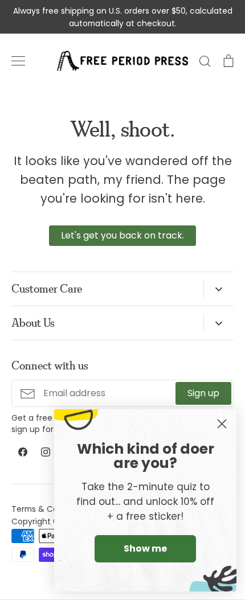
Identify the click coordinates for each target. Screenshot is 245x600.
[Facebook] (22, 452)
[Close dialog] (222, 424)
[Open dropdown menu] (218, 289)
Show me (145, 548)
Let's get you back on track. (122, 235)
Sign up (203, 393)
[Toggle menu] (18, 61)
